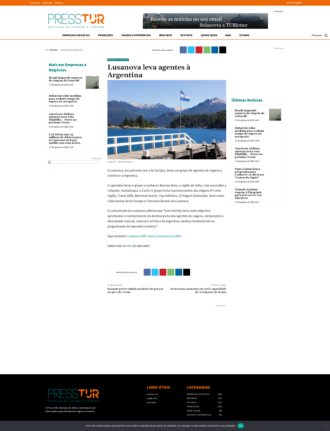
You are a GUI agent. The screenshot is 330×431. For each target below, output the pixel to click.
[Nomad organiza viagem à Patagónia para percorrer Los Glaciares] (275, 194)
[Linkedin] (214, 49)
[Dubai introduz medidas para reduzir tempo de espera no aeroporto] (92, 100)
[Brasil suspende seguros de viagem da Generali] (92, 82)
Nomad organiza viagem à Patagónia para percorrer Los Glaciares (248, 194)
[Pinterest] (199, 49)
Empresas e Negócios (118, 60)
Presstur (54, 49)
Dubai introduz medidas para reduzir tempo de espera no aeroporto (65, 98)
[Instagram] (53, 418)
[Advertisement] (135, 331)
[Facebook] (183, 49)
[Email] (222, 49)
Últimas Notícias (246, 100)
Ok (240, 425)
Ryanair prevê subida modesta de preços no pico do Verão (135, 290)
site (129, 246)
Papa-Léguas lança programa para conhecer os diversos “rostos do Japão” (249, 173)
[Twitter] (191, 49)
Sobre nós (152, 398)
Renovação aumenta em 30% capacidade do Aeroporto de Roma (198, 290)
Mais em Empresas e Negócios (67, 67)
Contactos (152, 394)
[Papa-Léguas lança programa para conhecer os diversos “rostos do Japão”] (275, 173)
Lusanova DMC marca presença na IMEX (154, 236)
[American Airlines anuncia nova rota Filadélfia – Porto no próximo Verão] (92, 118)
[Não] (325, 426)
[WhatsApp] (207, 49)
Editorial (152, 402)
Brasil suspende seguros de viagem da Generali (65, 79)
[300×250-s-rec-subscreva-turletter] (73, 181)
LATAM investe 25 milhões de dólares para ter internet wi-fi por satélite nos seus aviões (65, 139)
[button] (321, 35)
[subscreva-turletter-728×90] (205, 21)
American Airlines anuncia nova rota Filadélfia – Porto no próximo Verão (63, 118)
